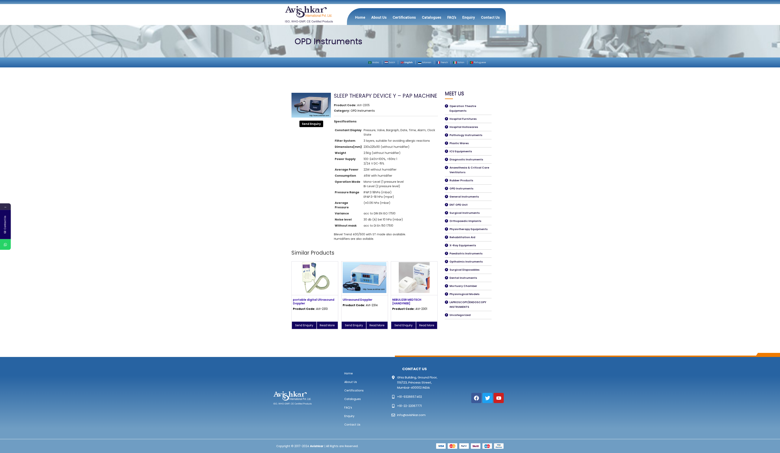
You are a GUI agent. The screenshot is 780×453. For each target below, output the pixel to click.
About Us (379, 17)
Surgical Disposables (464, 270)
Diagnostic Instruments (466, 159)
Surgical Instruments (465, 213)
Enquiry (468, 17)
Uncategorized (460, 315)
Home (360, 17)
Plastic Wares (459, 143)
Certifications (404, 17)
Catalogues (431, 17)
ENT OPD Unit (459, 205)
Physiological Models (464, 294)
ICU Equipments (461, 151)
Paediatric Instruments (466, 253)
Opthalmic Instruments (466, 262)
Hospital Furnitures (463, 119)
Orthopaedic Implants (465, 221)
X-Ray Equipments (463, 245)
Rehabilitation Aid (462, 237)
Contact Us (490, 17)
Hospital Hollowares (464, 127)
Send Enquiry (311, 124)
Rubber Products (461, 180)
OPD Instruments (363, 111)
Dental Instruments (463, 278)
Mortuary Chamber (463, 286)
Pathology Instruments (466, 135)
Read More (327, 325)
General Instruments (464, 197)
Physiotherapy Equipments (469, 229)
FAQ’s (451, 17)
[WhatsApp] (5, 244)
